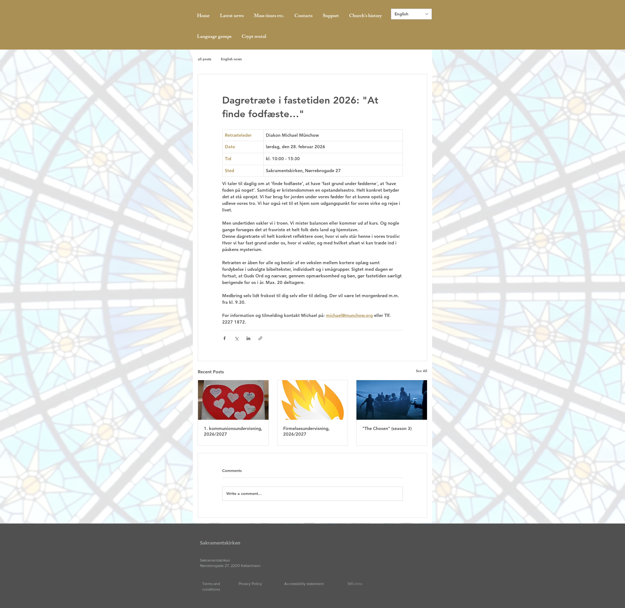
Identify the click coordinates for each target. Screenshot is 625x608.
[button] (214, 36)
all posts (204, 59)
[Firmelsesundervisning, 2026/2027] (312, 400)
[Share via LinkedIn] (248, 338)
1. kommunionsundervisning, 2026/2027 (233, 431)
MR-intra (355, 584)
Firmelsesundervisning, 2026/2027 (306, 431)
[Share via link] (260, 338)
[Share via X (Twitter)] (236, 338)
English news (231, 59)
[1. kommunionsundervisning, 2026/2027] (233, 400)
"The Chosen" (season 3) (387, 428)
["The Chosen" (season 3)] (391, 400)
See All (421, 371)
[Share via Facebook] (224, 338)
